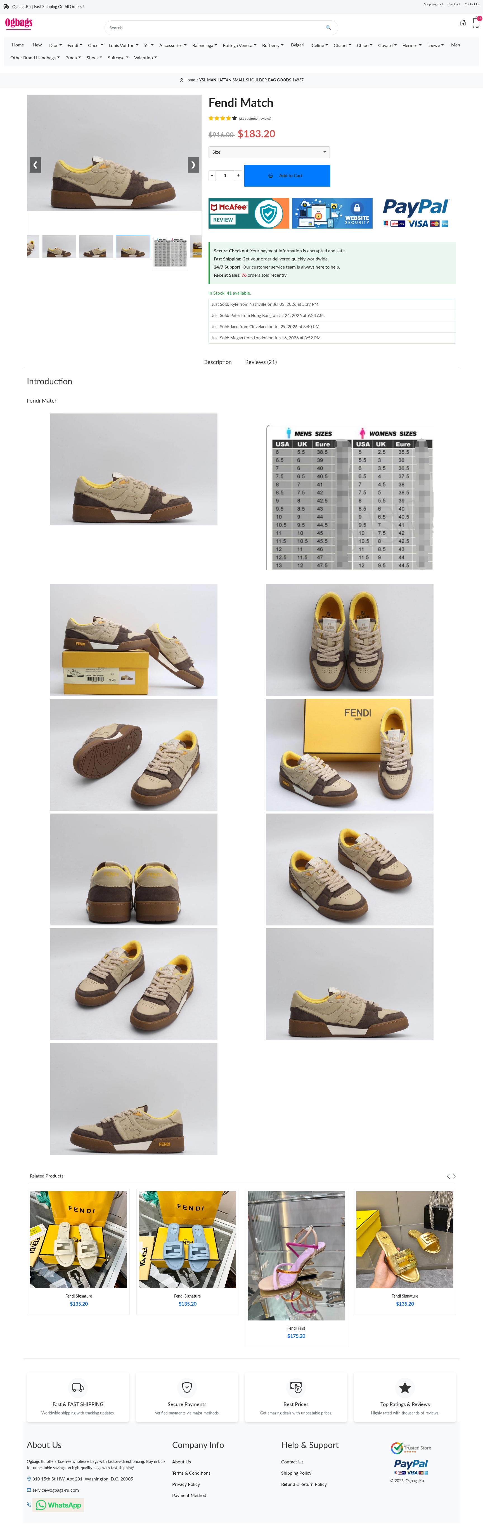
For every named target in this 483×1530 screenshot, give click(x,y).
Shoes (92, 58)
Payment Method (189, 1495)
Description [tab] (217, 362)
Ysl (147, 45)
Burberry (271, 45)
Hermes (410, 45)
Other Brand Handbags (33, 58)
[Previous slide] (448, 1176)
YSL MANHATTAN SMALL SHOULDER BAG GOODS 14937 (251, 80)
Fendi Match (42, 401)
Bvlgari (297, 45)
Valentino (143, 58)
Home (18, 45)
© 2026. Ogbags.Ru (407, 1481)
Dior (53, 45)
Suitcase (116, 58)
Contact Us (472, 4)
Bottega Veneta (237, 45)
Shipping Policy (296, 1473)
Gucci (94, 45)
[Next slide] (454, 1176)
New (37, 45)
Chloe (362, 45)
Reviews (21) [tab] (261, 362)
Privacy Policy (186, 1484)
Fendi (73, 45)
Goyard (385, 45)
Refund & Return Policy (304, 1484)
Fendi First (296, 1329)
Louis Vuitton (121, 45)
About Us (181, 1462)
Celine (318, 45)
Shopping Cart (433, 4)
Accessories (171, 45)
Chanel (340, 45)
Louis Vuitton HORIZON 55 (57, 1509)
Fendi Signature (78, 1296)
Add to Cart (290, 175)
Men (455, 45)
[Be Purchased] (17, 1509)
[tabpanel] (78, 1254)
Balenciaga (202, 45)
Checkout (454, 4)
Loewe (433, 45)
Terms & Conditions (191, 1473)
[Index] (463, 23)
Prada (71, 58)
